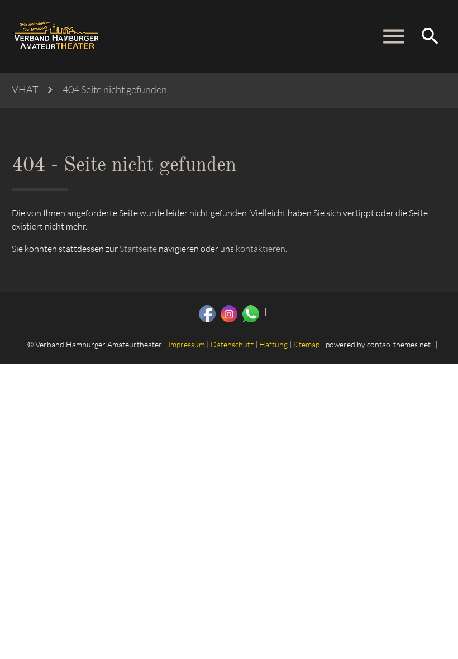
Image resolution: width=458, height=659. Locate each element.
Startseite (138, 248)
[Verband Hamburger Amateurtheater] (56, 36)
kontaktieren (260, 248)
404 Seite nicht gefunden (115, 89)
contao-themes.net (399, 344)
